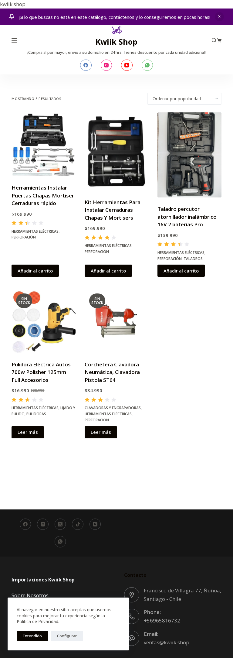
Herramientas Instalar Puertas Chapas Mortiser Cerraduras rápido (43, 195)
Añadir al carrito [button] (35, 271)
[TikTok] (77, 524)
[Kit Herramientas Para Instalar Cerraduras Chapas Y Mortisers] (116, 151)
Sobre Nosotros (30, 595)
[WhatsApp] (147, 65)
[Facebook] (86, 65)
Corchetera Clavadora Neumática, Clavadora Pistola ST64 (112, 372)
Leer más (28, 432)
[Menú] (14, 40)
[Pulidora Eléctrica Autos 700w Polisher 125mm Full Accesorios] (43, 321)
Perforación (24, 237)
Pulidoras (36, 413)
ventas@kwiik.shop (166, 642)
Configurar (67, 636)
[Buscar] (214, 40)
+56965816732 (162, 620)
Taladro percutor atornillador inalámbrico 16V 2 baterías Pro (187, 216)
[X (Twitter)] (60, 524)
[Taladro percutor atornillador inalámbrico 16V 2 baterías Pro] (189, 155)
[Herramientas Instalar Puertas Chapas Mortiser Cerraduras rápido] (43, 144)
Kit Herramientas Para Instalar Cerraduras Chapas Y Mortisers (112, 210)
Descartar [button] (219, 16)
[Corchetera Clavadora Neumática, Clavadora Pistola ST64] (116, 321)
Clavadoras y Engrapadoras (113, 407)
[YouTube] (127, 65)
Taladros (193, 258)
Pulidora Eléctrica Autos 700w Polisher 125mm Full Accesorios (41, 372)
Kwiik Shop (116, 41)
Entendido (32, 636)
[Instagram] (106, 65)
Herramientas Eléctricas (35, 231)
